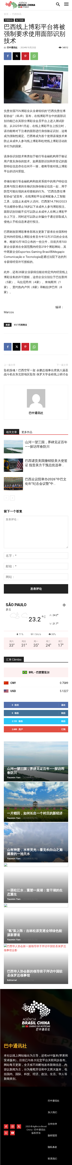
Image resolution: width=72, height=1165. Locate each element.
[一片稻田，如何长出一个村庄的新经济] (36, 802)
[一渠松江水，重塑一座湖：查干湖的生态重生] (36, 883)
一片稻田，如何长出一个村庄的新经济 (35, 813)
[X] (16, 56)
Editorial (12, 980)
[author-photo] (36, 407)
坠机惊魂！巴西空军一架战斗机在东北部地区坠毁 (20, 372)
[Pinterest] (25, 56)
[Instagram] (12, 1126)
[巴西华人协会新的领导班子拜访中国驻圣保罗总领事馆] (36, 964)
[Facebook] (8, 56)
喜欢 (63, 704)
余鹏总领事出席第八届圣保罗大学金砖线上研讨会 (52, 372)
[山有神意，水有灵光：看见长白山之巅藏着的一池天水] (36, 842)
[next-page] (12, 498)
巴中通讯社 (12, 47)
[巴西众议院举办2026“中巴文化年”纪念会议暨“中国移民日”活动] (13, 483)
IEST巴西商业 (20, 324)
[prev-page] (6, 498)
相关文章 (11, 432)
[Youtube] (12, 1133)
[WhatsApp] (34, 56)
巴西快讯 (16, 14)
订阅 (63, 729)
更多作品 (27, 432)
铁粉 (63, 713)
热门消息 (20, 20)
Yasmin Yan (14, 777)
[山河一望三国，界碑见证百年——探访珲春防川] (13, 446)
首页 (6, 14)
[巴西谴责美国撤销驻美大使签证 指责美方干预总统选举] (13, 465)
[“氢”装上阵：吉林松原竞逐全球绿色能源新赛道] (36, 923)
